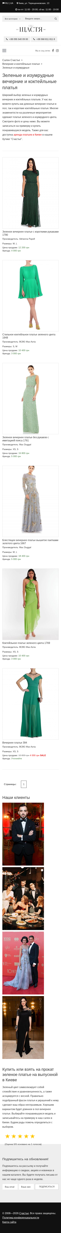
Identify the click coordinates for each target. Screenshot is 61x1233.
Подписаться (46, 1187)
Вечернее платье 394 (14, 742)
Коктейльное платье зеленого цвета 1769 (26, 643)
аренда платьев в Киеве (28, 134)
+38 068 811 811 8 (45, 39)
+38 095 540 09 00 (18, 39)
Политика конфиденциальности (20, 1217)
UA (11, 3)
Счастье (24, 1213)
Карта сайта (9, 1222)
